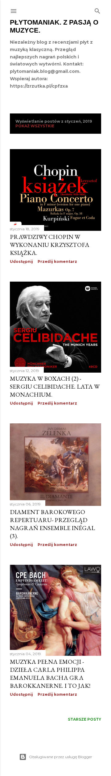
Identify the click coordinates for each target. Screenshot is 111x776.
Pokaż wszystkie (34, 126)
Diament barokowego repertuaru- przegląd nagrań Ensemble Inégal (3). (52, 524)
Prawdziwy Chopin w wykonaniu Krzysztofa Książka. (49, 245)
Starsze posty (84, 719)
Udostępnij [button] (21, 261)
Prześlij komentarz (57, 261)
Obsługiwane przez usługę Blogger (60, 756)
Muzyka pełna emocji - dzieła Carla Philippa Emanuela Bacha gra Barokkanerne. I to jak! (50, 674)
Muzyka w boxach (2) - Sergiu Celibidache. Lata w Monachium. (55, 386)
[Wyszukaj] (97, 10)
